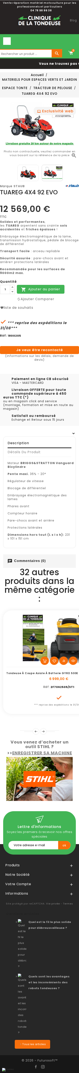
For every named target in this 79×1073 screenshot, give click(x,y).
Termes (68, 903)
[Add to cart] (44, 661)
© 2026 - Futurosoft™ (40, 1060)
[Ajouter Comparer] (63, 661)
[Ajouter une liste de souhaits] (54, 661)
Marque (6, 186)
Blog (73, 20)
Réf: (3, 335)
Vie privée (53, 903)
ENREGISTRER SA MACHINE (42, 753)
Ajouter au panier (40, 289)
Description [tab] (18, 443)
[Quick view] (73, 661)
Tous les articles (34, 1044)
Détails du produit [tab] (24, 452)
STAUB (19, 186)
